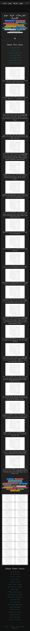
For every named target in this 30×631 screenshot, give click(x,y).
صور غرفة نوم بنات (13, 3)
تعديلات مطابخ (15, 28)
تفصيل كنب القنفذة (15, 614)
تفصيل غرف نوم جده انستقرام (15, 584)
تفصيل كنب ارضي (15, 579)
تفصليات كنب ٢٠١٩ (21, 26)
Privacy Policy (21, 626)
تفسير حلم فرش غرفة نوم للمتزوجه (10, 23)
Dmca (6, 626)
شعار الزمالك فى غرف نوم (15, 60)
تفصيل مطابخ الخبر (15, 602)
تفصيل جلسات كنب (23, 23)
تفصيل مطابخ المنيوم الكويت (15, 604)
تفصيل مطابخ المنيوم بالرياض (15, 594)
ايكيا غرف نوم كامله (21, 486)
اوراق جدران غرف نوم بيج (9, 486)
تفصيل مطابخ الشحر (15, 599)
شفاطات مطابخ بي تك (15, 55)
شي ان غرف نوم (15, 50)
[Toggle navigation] (27, 3)
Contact (12, 626)
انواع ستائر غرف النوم (8, 487)
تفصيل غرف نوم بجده (21, 29)
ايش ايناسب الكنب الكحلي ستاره (15, 480)
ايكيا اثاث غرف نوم (7, 484)
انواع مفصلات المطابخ (15, 490)
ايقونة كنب (24, 484)
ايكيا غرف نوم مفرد (23, 483)
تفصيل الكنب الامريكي (20, 22)
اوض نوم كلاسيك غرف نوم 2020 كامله (10, 483)
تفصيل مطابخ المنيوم (15, 607)
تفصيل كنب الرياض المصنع (15, 612)
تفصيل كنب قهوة (15, 589)
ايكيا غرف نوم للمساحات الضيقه (15, 481)
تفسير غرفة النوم (23, 28)
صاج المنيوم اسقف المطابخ (15, 52)
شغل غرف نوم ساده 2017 (15, 62)
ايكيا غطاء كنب (10, 478)
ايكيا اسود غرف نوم (17, 484)
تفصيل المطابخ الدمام (20, 20)
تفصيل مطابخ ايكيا (15, 571)
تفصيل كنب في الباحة (15, 576)
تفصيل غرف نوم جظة (15, 574)
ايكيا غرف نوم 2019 (19, 478)
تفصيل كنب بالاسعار (15, 609)
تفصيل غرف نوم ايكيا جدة (10, 29)
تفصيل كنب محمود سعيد (15, 581)
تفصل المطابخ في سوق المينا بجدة (15, 32)
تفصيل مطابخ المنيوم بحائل (15, 597)
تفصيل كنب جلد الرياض (15, 619)
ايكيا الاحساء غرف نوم (11, 489)
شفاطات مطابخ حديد (15, 47)
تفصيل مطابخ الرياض (15, 617)
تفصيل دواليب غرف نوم (9, 20)
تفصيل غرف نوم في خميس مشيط (15, 586)
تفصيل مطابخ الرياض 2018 (15, 591)
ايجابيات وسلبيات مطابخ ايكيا (20, 487)
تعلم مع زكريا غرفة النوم (10, 26)
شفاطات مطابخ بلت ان (15, 57)
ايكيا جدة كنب (20, 489)
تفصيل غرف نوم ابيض (7, 28)
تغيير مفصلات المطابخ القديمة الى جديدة (15, 25)
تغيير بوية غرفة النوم (15, 30)
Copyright (15, 628)
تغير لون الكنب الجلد (10, 22)
